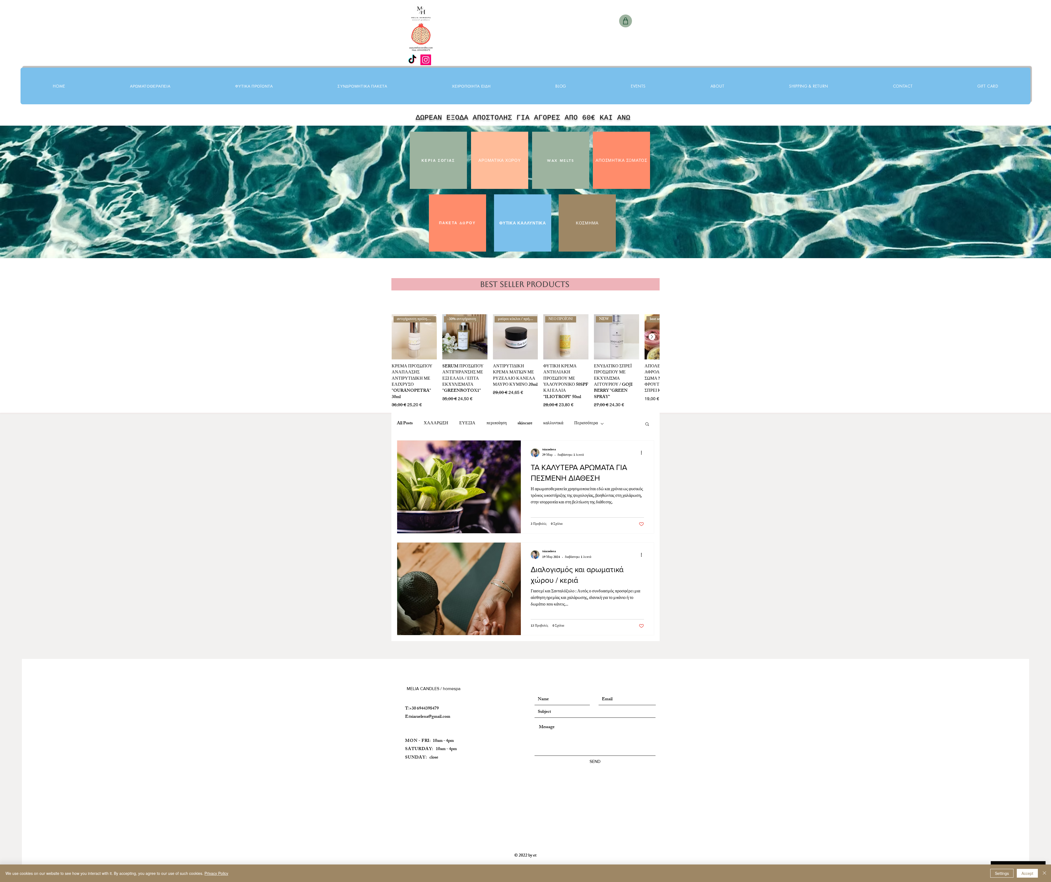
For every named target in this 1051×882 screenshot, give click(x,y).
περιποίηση (496, 424)
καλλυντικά (553, 424)
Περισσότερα (586, 424)
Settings (1002, 873)
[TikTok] (412, 59)
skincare (525, 424)
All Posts (405, 424)
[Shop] (625, 21)
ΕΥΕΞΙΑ (467, 424)
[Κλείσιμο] (1044, 873)
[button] (254, 86)
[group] (525, 361)
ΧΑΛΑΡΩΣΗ (436, 424)
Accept (1027, 873)
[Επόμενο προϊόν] (652, 336)
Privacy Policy (216, 873)
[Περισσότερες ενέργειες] (643, 452)
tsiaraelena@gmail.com (429, 717)
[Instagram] (425, 59)
